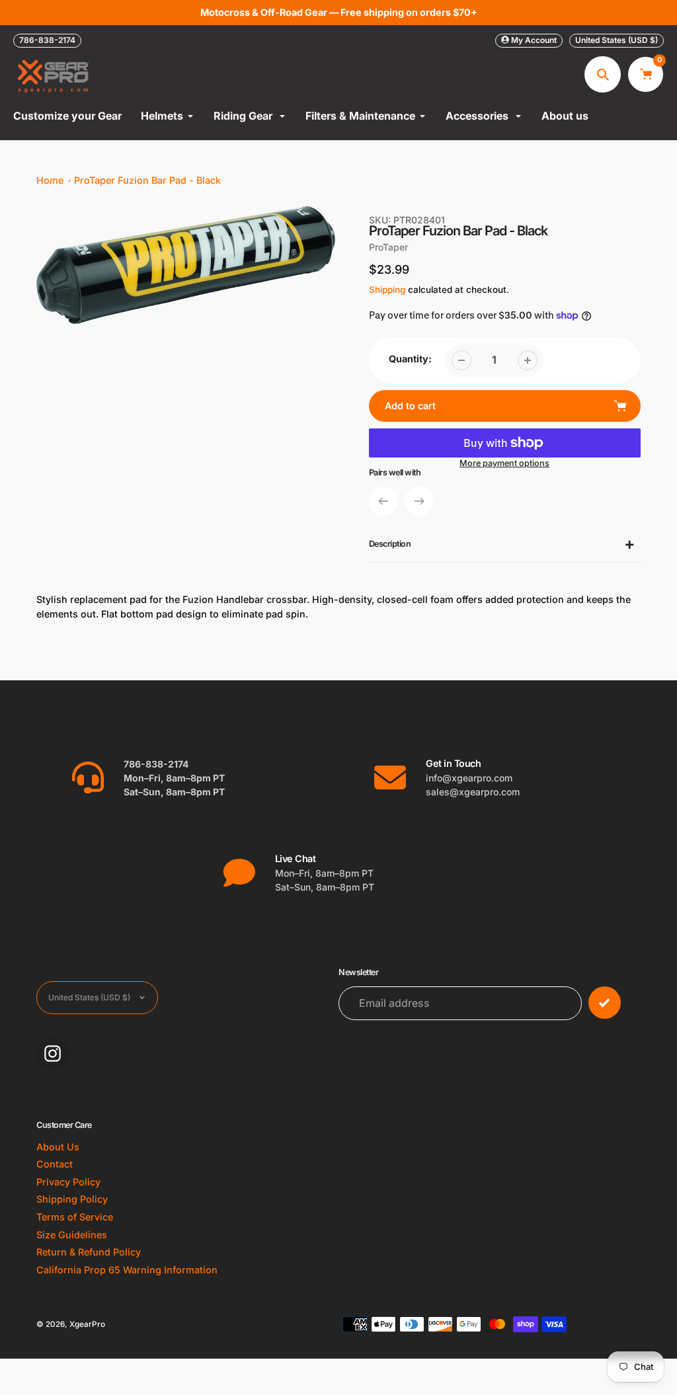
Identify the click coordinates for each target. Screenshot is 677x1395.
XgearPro (87, 1324)
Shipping (387, 289)
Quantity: (410, 358)
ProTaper (388, 247)
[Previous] (383, 501)
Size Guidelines (71, 1234)
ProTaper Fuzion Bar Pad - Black (147, 180)
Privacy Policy (68, 1181)
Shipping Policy (72, 1199)
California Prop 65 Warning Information (127, 1269)
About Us (57, 1146)
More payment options (504, 463)
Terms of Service (74, 1216)
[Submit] (604, 1002)
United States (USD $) (616, 40)
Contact (54, 1164)
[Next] (419, 501)
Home (49, 180)
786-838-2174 (47, 40)
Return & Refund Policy (88, 1251)
